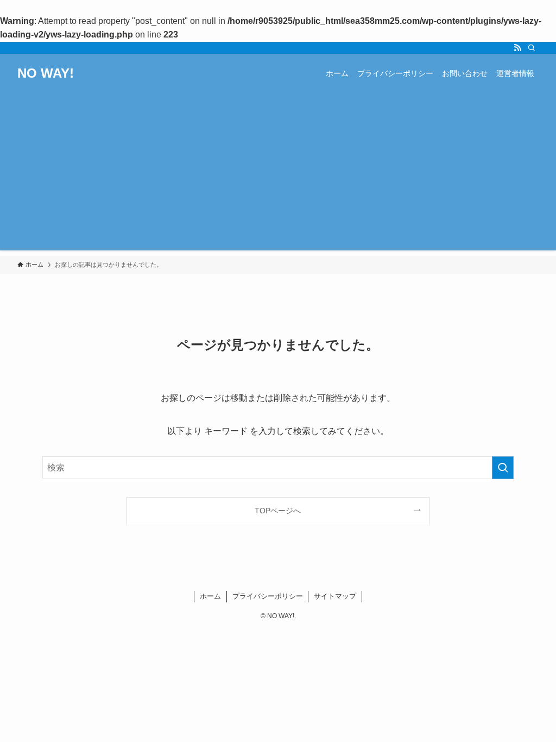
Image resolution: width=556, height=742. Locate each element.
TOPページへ (278, 510)
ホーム (210, 596)
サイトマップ (335, 596)
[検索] (532, 48)
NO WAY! (45, 73)
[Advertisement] (278, 174)
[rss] (517, 48)
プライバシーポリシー (267, 596)
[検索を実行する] (503, 467)
